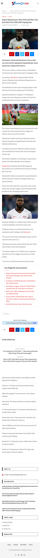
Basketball (23, 545)
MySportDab (6, 166)
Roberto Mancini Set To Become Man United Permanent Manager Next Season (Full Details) (20, 276)
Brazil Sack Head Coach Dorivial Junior (19, 304)
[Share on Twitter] (22, 54)
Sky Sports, (14, 77)
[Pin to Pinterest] (27, 54)
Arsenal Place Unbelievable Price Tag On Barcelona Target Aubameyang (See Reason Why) (20, 299)
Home (4, 11)
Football (6, 314)
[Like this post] (12, 54)
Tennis (31, 545)
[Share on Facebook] (17, 54)
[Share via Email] (32, 54)
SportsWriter (8, 340)
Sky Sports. (27, 232)
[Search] (38, 4)
